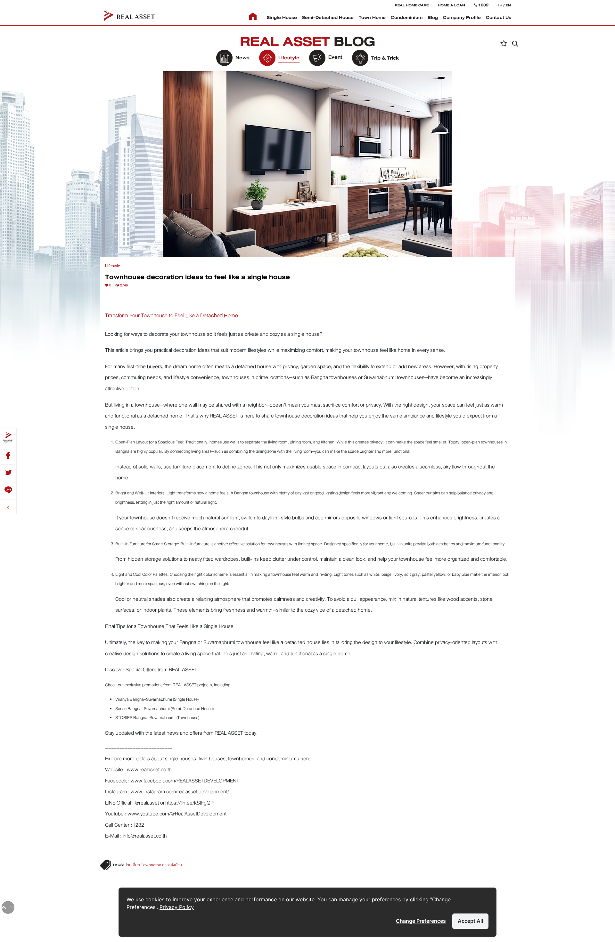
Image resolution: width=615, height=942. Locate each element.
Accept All (470, 921)
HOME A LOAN (451, 5)
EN (508, 5)
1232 (138, 825)
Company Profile (462, 17)
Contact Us (498, 17)
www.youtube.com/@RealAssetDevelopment (176, 813)
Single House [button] (282, 17)
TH (500, 5)
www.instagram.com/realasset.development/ (180, 791)
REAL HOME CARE (412, 5)
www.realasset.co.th (149, 769)
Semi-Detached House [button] (328, 17)
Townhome (151, 865)
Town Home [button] (372, 17)
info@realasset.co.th (145, 835)
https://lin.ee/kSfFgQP (189, 802)
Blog (433, 17)
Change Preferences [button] (421, 921)
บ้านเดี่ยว (132, 865)
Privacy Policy (177, 907)
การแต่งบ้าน (172, 865)
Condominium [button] (406, 17)
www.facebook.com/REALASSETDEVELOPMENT (185, 780)
